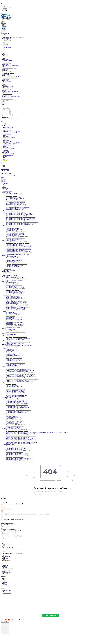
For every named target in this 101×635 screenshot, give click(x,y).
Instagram (7, 560)
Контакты (5, 567)
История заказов (7, 591)
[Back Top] (5, 628)
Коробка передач (7, 81)
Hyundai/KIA (6, 59)
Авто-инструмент (7, 61)
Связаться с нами (7, 593)
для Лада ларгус (7, 75)
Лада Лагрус (6, 585)
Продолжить (3, 498)
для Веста (5, 70)
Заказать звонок (7, 47)
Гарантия (5, 565)
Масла (4, 84)
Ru (1, 121)
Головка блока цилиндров (9, 68)
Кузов (4, 57)
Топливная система (7, 94)
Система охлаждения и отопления (11, 91)
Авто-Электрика (7, 63)
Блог (5, 6)
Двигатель (5, 69)
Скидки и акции (7, 570)
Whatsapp (7, 556)
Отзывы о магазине (8, 7)
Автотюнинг (6, 64)
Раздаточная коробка (8, 89)
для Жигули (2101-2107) (9, 73)
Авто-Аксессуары (7, 60)
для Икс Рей (6, 74)
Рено (4, 58)
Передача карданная (8, 86)
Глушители (6, 66)
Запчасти (5, 54)
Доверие (5, 10)
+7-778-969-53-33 (7, 39)
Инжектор (5, 80)
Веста (4, 583)
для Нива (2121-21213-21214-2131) (11, 76)
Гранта (4, 578)
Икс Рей (5, 579)
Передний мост (7, 87)
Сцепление (6, 92)
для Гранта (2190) (7, 71)
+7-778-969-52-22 (7, 38)
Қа (4, 125)
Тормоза (5, 95)
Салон (4, 90)
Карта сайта (6, 573)
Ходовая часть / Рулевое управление (11, 96)
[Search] (14, 100)
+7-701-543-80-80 (5, 33)
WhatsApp (5, 44)
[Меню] (1, 13)
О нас (5, 9)
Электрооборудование (8, 97)
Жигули (5, 584)
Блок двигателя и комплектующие (11, 65)
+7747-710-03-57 (7, 40)
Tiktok (6, 558)
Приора (5, 582)
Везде (4, 53)
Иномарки (5, 55)
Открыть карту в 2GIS (50, 615)
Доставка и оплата (7, 572)
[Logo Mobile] (4, 29)
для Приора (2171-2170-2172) (10, 78)
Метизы (5, 85)
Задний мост (6, 79)
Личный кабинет (7, 590)
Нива (4, 581)
